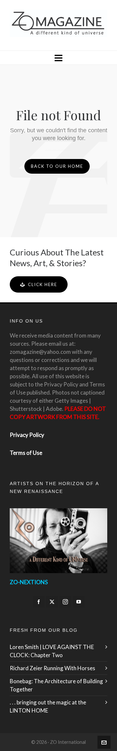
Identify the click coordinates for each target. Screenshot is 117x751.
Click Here (42, 284)
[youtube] (78, 602)
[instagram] (65, 602)
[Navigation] (58, 58)
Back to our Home (57, 166)
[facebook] (39, 602)
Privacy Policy (27, 434)
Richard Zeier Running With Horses (52, 668)
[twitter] (52, 602)
